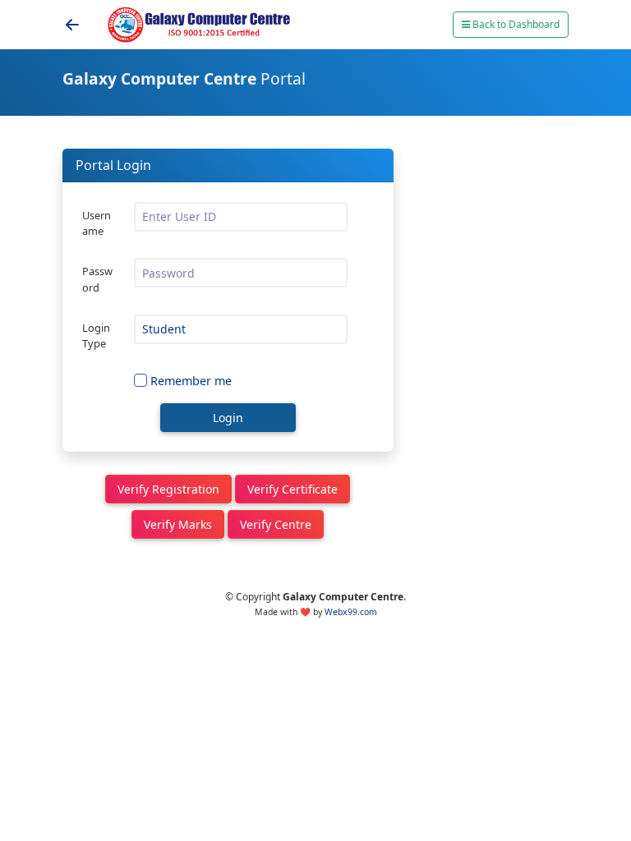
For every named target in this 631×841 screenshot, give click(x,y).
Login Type (96, 335)
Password (97, 279)
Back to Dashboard (515, 24)
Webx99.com (351, 612)
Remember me (191, 380)
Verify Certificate (292, 489)
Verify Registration (168, 489)
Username (96, 223)
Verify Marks (178, 524)
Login (228, 417)
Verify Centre (275, 524)
